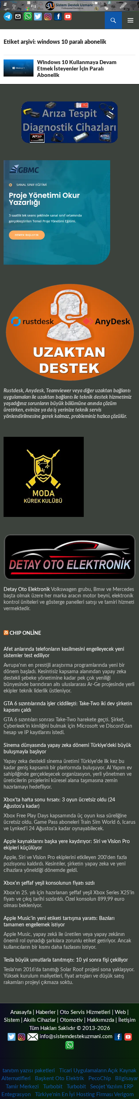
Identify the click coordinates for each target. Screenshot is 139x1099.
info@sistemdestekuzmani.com (76, 1036)
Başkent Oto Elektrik (59, 1078)
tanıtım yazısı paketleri (28, 1070)
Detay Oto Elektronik (27, 589)
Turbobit (52, 1086)
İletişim (126, 1020)
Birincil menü (130, 20)
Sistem (12, 1020)
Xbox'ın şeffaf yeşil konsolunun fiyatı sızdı (49, 883)
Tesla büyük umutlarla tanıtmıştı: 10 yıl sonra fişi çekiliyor (66, 960)
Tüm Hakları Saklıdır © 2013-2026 (69, 1028)
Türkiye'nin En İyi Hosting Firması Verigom (85, 1094)
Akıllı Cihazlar (40, 1020)
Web (120, 1012)
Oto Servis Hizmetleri (85, 1012)
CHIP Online (25, 633)
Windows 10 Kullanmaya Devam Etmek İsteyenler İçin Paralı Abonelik (77, 69)
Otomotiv (71, 1020)
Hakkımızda (100, 1020)
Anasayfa (20, 1012)
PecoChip (99, 1078)
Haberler (46, 1012)
